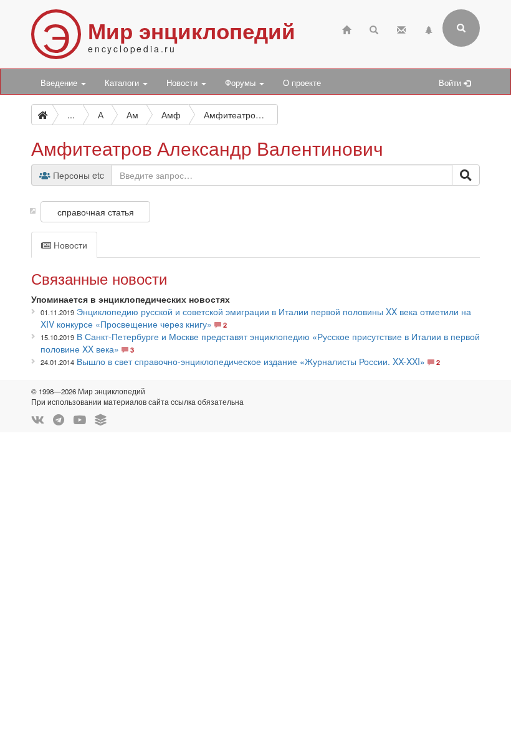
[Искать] (466, 175)
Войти (451, 82)
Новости (183, 82)
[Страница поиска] (374, 28)
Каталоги (123, 82)
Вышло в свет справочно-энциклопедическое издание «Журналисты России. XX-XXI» (251, 361)
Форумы (241, 82)
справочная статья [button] (95, 212)
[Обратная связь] (401, 28)
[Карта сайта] (428, 28)
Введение (60, 82)
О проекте (302, 82)
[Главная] (346, 28)
